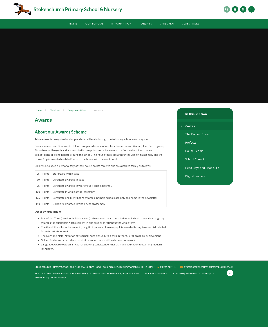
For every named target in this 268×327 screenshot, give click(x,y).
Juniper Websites (130, 273)
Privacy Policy (42, 277)
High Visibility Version (156, 273)
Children (55, 110)
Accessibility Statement (184, 273)
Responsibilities (77, 110)
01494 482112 (168, 267)
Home (38, 110)
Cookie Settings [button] (58, 277)
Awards (98, 110)
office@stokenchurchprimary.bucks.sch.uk (208, 267)
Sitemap (206, 273)
